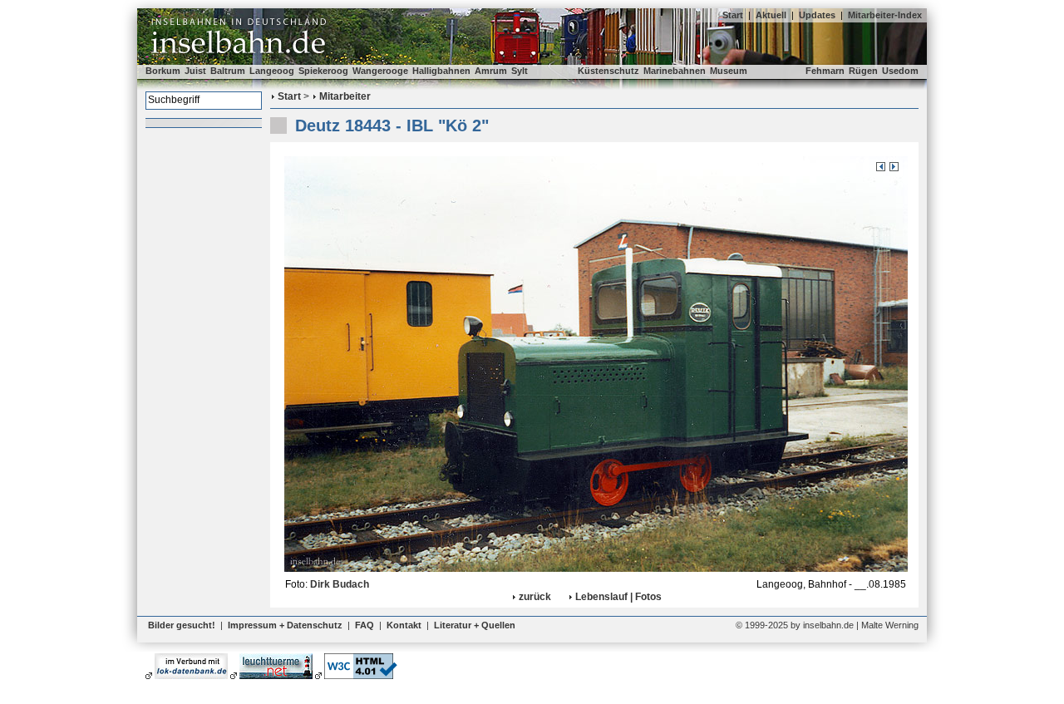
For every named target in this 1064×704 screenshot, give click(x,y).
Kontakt (404, 625)
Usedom (900, 71)
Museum (728, 71)
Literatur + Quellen (474, 625)
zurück (535, 597)
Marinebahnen (674, 71)
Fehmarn (825, 71)
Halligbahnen (441, 71)
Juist (195, 71)
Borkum (162, 71)
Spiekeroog (323, 71)
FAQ (364, 625)
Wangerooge (380, 71)
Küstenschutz (608, 71)
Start (732, 15)
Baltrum (227, 71)
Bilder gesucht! (181, 625)
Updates (817, 15)
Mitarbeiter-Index (885, 15)
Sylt (519, 71)
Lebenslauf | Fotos (618, 597)
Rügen (863, 71)
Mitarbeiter (345, 96)
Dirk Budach (339, 584)
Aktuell (771, 15)
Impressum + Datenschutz (285, 625)
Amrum (491, 71)
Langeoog (271, 71)
